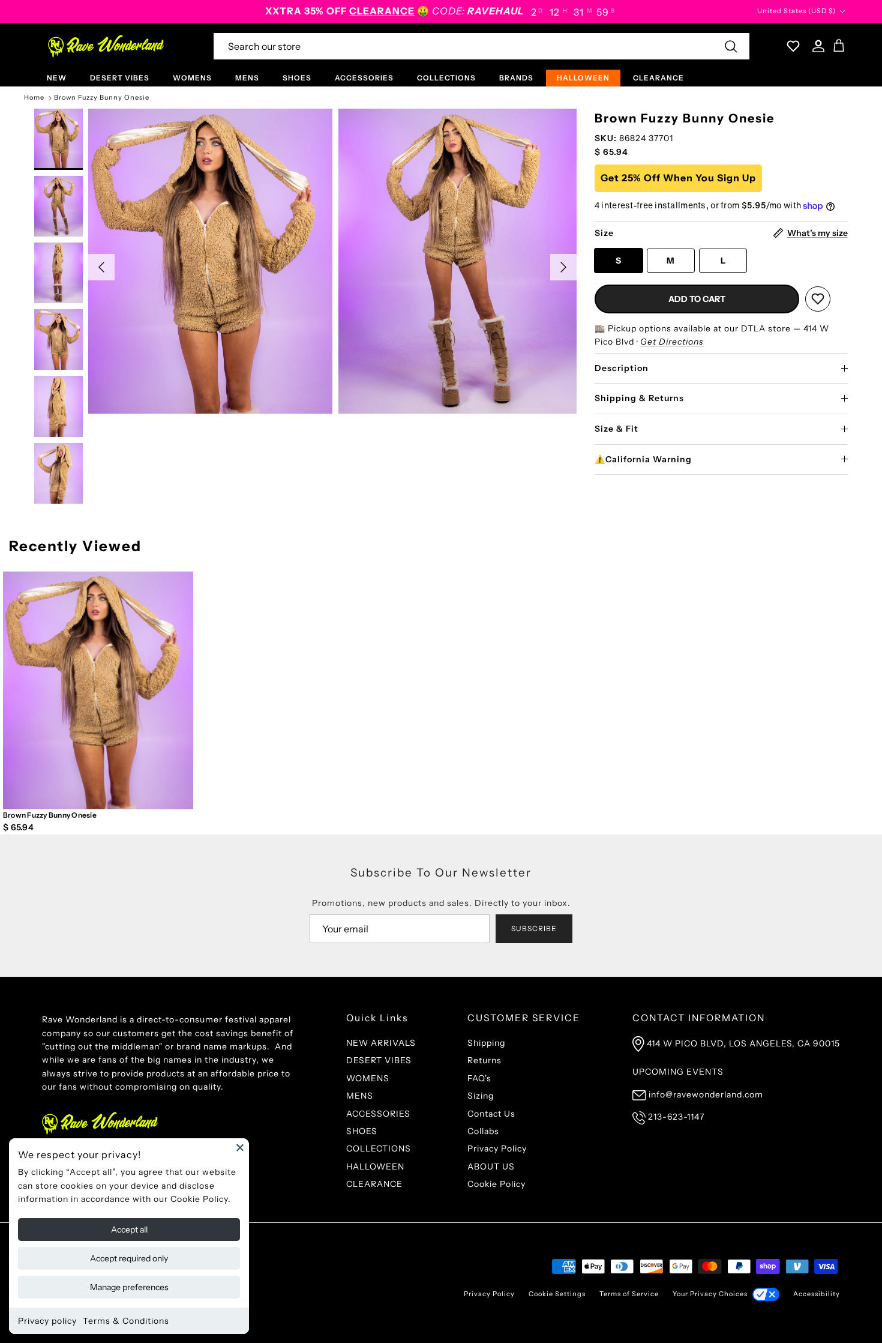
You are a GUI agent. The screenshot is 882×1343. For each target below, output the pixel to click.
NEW (57, 77)
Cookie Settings (557, 1294)
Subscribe (534, 928)
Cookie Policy (496, 1184)
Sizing (480, 1095)
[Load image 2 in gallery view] (460, 261)
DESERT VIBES (119, 77)
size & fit (616, 428)
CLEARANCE (658, 77)
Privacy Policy (497, 1148)
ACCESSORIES (364, 77)
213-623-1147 (676, 1116)
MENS (247, 77)
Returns (484, 1060)
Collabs (483, 1131)
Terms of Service (629, 1294)
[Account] (816, 46)
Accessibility (816, 1294)
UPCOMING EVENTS (678, 1071)
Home (34, 98)
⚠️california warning (643, 459)
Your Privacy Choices (710, 1294)
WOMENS (192, 77)
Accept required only (129, 1258)
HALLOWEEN (583, 77)
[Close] (240, 1147)
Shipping (486, 1042)
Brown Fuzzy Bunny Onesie (101, 98)
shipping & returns (639, 398)
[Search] (731, 46)
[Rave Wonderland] (106, 46)
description (622, 368)
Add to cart (696, 299)
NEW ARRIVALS (381, 1042)
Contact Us (491, 1113)
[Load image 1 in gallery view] (210, 261)
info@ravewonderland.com (706, 1094)
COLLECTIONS (446, 77)
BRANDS (516, 77)
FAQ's (479, 1078)
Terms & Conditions (126, 1320)
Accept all (129, 1229)
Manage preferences (129, 1287)
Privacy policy (47, 1320)
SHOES (297, 77)
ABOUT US (491, 1166)
